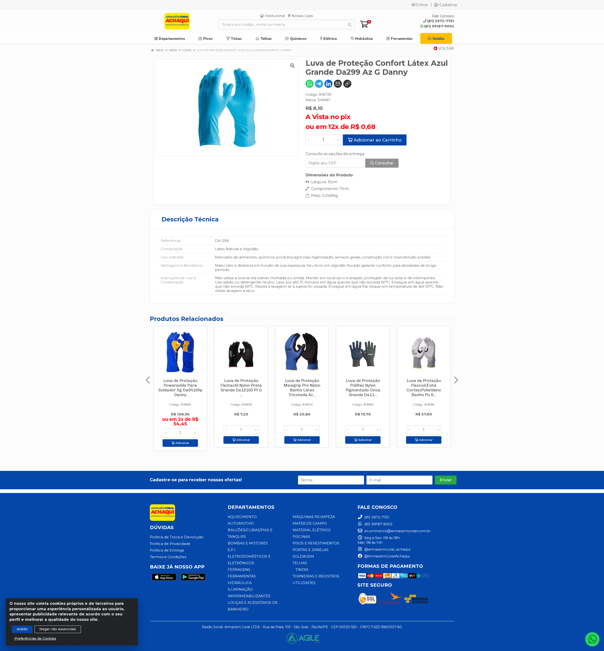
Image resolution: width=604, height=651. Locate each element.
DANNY (323, 100)
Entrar (422, 5)
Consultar (384, 163)
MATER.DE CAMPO (310, 523)
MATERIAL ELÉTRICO (312, 530)
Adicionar (182, 443)
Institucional (274, 16)
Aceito (22, 629)
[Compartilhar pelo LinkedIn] (328, 84)
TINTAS (301, 569)
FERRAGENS (239, 569)
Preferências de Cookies (35, 638)
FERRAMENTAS (242, 576)
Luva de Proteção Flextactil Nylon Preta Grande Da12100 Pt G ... (241, 387)
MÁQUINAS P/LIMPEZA (314, 516)
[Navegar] (148, 380)
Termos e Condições (168, 557)
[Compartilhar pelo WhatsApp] (310, 84)
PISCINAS (301, 536)
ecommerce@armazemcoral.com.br (397, 531)
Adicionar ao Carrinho (377, 140)
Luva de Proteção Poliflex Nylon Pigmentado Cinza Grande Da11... (362, 387)
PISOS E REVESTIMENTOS (316, 543)
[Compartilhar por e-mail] (338, 84)
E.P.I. (232, 549)
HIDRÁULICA (240, 583)
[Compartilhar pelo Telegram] (319, 84)
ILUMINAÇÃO (240, 589)
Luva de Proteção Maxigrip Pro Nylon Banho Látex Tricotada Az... (302, 387)
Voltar (445, 48)
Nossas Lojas (302, 16)
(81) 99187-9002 (439, 26)
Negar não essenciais (57, 629)
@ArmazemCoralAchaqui (386, 556)
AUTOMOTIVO (241, 523)
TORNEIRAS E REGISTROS (316, 576)
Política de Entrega (167, 550)
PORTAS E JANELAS (310, 549)
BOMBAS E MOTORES (248, 543)
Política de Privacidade (170, 543)
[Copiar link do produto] (347, 84)
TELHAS (300, 563)
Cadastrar (449, 5)
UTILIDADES (304, 583)
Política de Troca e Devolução (176, 537)
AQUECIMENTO (242, 516)
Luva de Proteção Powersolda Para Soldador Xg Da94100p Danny (180, 387)
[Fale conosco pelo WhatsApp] (592, 639)
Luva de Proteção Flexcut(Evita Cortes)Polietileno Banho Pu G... (424, 387)
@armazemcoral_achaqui (386, 549)
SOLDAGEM (303, 556)
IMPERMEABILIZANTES (249, 596)
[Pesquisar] (350, 24)
